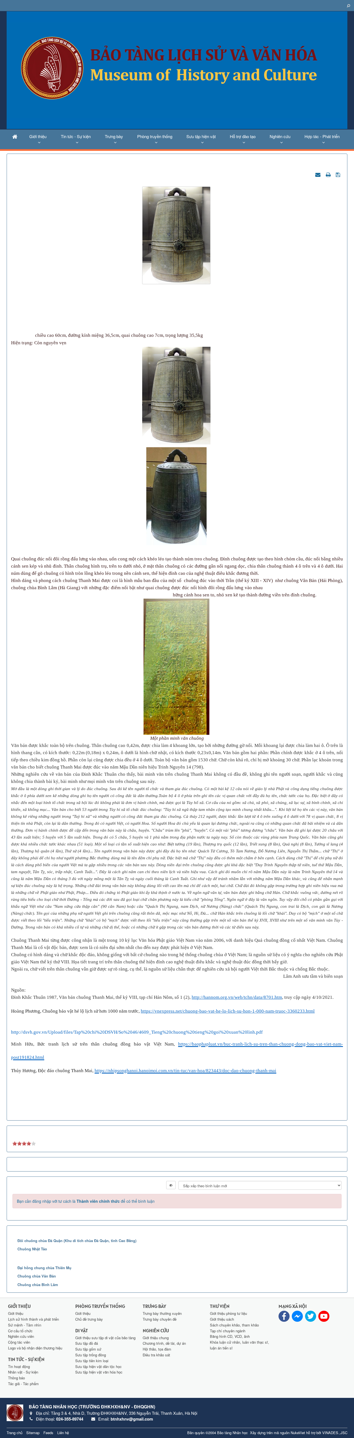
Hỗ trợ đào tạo (243, 136)
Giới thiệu (37, 136)
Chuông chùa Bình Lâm (37, 1284)
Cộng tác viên (19, 1342)
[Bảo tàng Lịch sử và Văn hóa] (177, 69)
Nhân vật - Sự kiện (23, 1372)
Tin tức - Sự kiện (76, 136)
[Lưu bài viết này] (339, 174)
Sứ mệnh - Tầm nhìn (24, 1325)
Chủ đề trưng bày (89, 1319)
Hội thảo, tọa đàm (157, 1349)
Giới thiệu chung (156, 1337)
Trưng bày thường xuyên (162, 1313)
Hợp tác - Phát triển (322, 136)
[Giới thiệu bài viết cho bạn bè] (318, 174)
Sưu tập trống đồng (90, 1354)
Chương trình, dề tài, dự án (164, 1343)
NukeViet (298, 1432)
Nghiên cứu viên (21, 1336)
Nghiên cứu (280, 136)
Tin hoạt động (19, 1366)
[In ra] (329, 174)
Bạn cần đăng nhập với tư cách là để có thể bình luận (86, 1201)
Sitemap (33, 1432)
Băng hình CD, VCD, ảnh (230, 1336)
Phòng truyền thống (154, 136)
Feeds (48, 1432)
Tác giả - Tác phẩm (23, 1383)
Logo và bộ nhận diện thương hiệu (35, 1348)
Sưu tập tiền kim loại (91, 1360)
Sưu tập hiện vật (201, 136)
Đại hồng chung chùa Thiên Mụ (44, 1267)
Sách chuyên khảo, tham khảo (234, 1325)
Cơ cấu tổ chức (20, 1330)
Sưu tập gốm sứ (88, 1349)
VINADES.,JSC (334, 1432)
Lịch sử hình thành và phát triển (33, 1319)
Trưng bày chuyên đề (159, 1319)
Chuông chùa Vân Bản (36, 1276)
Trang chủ (14, 1432)
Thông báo (16, 1377)
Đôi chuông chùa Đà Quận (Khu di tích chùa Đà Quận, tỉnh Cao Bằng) (76, 1240)
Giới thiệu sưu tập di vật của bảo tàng (105, 1337)
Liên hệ (63, 1432)
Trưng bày (114, 136)
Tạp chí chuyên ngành (227, 1330)
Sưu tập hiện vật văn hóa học (99, 1372)
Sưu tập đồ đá (86, 1343)
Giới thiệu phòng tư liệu (228, 1313)
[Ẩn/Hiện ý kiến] (171, 1185)
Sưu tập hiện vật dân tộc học (98, 1366)
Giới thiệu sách (222, 1319)
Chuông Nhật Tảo (32, 1248)
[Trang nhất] (15, 136)
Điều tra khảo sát (156, 1354)
